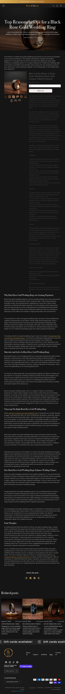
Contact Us (58, 653)
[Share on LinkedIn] (30, 577)
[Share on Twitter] (38, 577)
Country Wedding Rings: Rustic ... (53, 624)
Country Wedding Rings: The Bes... (10, 624)
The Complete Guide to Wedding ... (32, 624)
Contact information (56, 689)
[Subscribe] (16, 671)
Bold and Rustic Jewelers (14, 687)
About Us (28, 653)
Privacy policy (40, 687)
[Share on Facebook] (34, 577)
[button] (3, 6)
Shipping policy (57, 687)
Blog (51, 654)
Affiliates (44, 654)
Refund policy (32, 687)
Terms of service (48, 687)
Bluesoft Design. (20, 691)
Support (35, 654)
